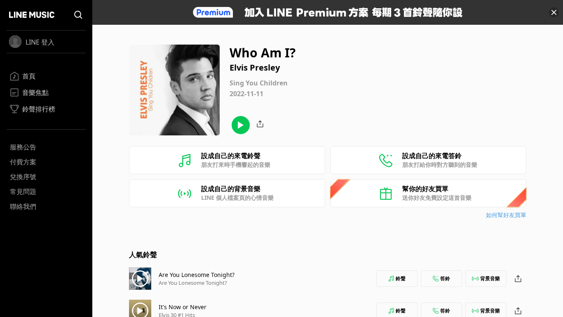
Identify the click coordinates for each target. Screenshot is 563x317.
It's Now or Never (182, 307)
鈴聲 (401, 278)
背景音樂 (490, 278)
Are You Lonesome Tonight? (197, 275)
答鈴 (445, 278)
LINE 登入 (40, 42)
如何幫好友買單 (506, 215)
